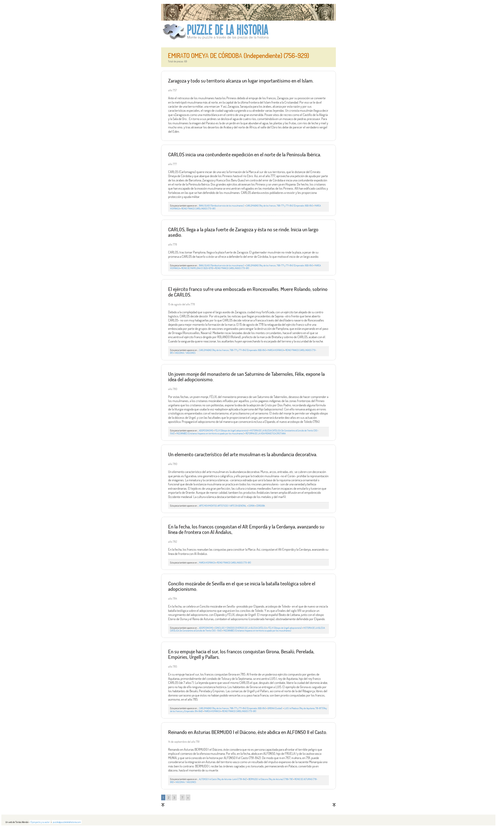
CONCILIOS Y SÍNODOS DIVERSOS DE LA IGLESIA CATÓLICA (241, 627)
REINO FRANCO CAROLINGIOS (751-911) (198, 208)
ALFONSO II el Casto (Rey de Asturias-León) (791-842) (223, 779)
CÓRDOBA (260, 505)
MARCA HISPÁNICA (276, 350)
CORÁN (251, 505)
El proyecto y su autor (40, 822)
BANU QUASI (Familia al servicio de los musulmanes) (221, 205)
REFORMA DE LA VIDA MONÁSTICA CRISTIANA (266, 433)
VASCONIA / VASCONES (185, 352)
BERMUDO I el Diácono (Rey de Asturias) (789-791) (270, 779)
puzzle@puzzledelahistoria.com (67, 822)
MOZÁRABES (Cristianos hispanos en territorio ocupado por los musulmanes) (210, 433)
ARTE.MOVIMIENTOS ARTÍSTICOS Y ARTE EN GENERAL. (223, 505)
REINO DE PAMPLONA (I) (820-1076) (197, 268)
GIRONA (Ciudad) (275, 708)
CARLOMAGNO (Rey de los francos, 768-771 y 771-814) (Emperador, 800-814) (279, 205)
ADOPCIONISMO (206, 430)
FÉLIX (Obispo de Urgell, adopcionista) (231, 430)
